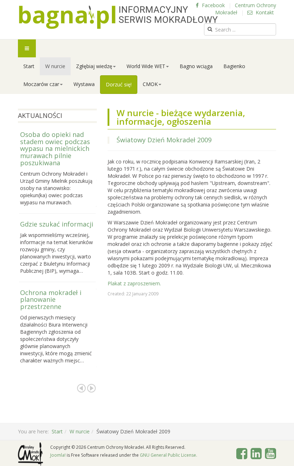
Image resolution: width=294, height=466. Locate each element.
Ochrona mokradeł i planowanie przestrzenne (50, 299)
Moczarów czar (41, 84)
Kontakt (264, 12)
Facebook (212, 5)
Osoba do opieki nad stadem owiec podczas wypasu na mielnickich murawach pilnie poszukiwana (55, 148)
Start (28, 66)
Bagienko (234, 66)
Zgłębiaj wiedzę (94, 66)
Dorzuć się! (119, 84)
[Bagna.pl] (118, 17)
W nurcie (55, 66)
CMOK (150, 84)
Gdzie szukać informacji (56, 224)
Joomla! (58, 455)
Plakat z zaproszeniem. (134, 283)
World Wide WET (146, 66)
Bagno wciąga (196, 66)
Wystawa (84, 84)
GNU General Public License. (168, 455)
